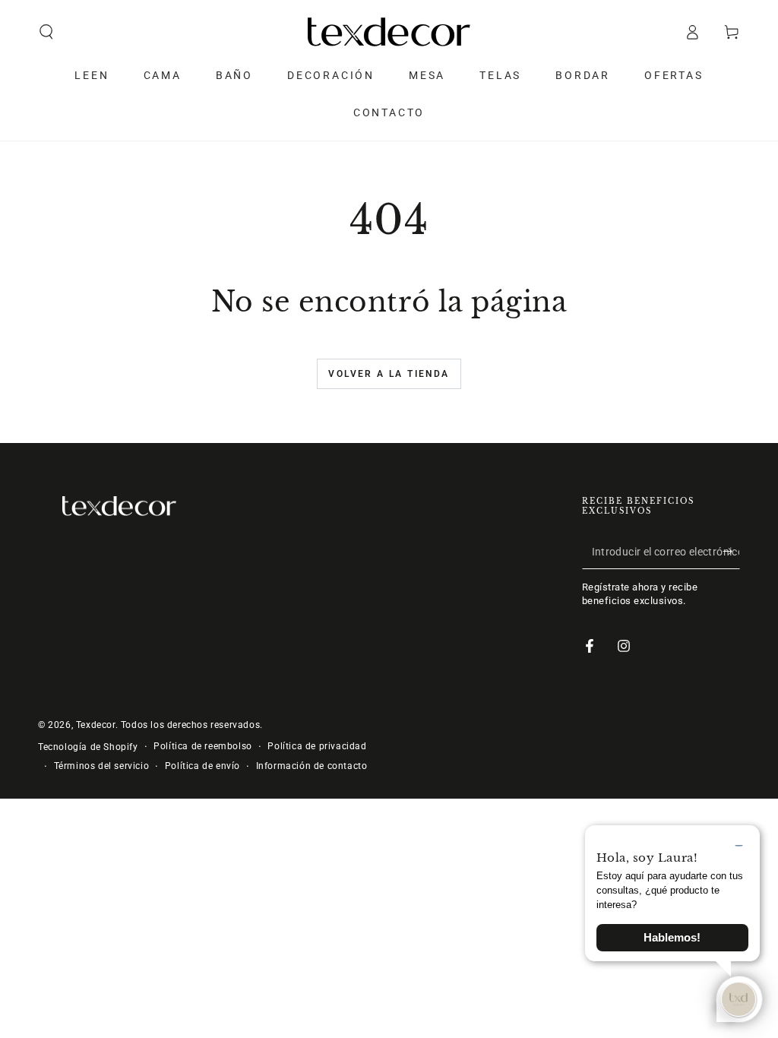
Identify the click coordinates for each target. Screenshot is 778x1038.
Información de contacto (312, 766)
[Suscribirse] (731, 551)
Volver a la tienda (388, 374)
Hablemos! (672, 938)
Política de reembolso (202, 746)
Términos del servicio (102, 766)
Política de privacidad (316, 746)
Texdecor (95, 725)
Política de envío (202, 766)
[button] (46, 32)
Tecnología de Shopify (88, 747)
